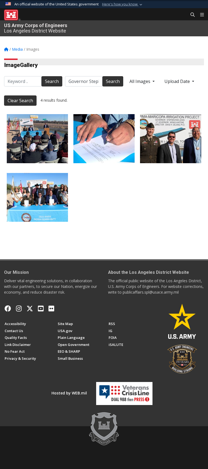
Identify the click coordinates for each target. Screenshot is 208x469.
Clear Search (20, 101)
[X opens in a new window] (30, 308)
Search (52, 81)
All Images (140, 81)
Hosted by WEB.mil (69, 393)
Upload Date (177, 81)
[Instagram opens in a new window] (19, 308)
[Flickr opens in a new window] (51, 308)
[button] (122, 4)
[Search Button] (191, 15)
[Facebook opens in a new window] (8, 308)
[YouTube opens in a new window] (41, 308)
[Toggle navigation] (200, 15)
